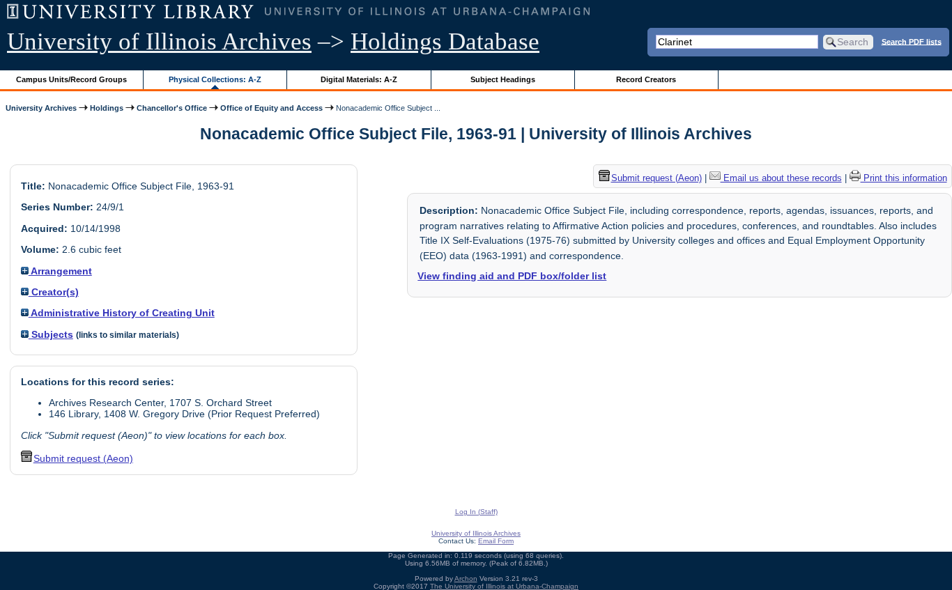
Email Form (496, 541)
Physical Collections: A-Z (215, 79)
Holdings (106, 108)
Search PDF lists (912, 41)
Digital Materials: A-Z (359, 79)
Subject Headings (502, 79)
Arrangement (60, 271)
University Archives (41, 108)
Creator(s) (54, 291)
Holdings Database (445, 41)
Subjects (51, 334)
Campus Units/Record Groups (71, 79)
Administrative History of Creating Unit (122, 312)
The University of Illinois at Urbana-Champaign (504, 586)
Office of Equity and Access (271, 108)
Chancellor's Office (172, 108)
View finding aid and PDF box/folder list (511, 275)
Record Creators (646, 79)
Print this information (904, 178)
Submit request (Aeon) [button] (83, 458)
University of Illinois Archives (159, 41)
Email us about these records (781, 178)
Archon (465, 578)
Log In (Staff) (476, 511)
